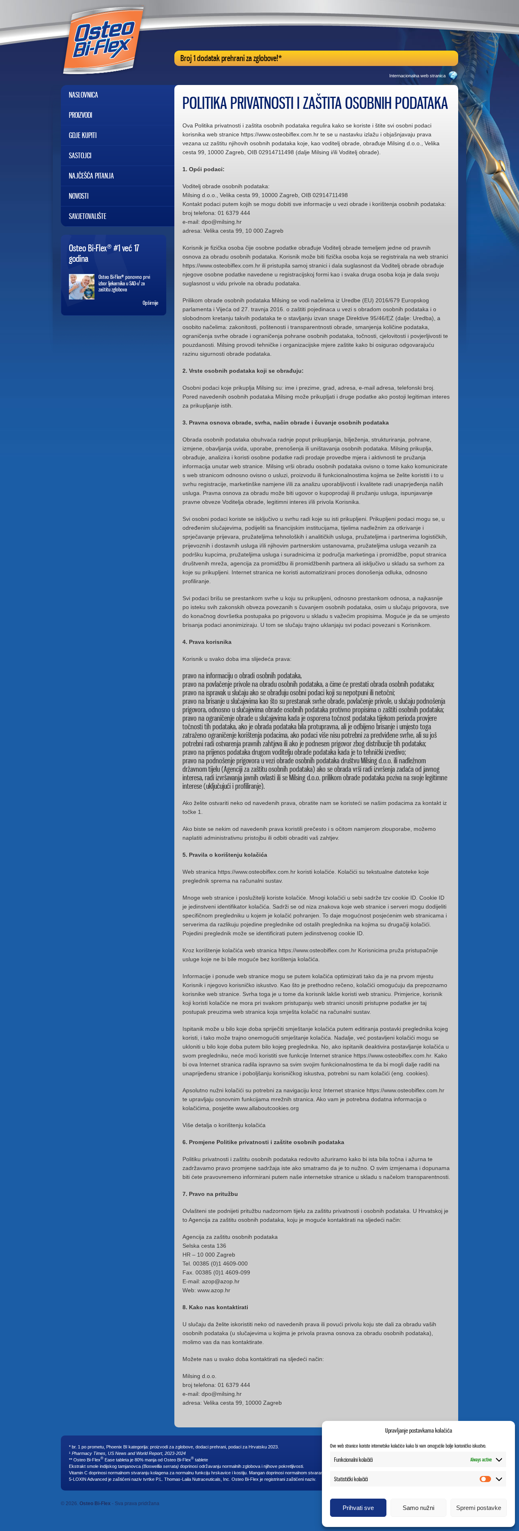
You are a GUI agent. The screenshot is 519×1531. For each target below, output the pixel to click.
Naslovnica (83, 95)
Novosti (78, 196)
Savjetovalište (87, 216)
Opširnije (150, 302)
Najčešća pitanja (91, 176)
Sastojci (80, 155)
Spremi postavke (478, 1507)
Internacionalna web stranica (417, 75)
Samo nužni (418, 1507)
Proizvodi (80, 115)
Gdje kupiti (83, 135)
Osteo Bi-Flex (95, 1503)
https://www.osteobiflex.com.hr (280, 134)
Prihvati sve (358, 1507)
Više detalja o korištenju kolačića (224, 1125)
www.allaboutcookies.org (267, 1108)
